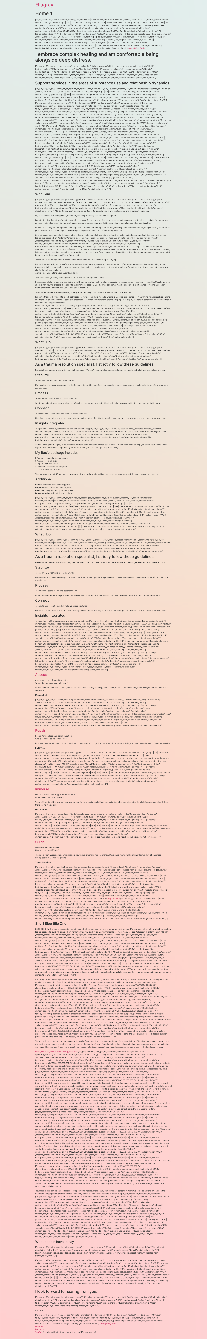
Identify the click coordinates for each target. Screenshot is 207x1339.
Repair (40, 730)
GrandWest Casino (137, 48)
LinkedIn (39, 1326)
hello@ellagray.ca (108, 1323)
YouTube (39, 1332)
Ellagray (44, 5)
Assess (41, 675)
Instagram (39, 1329)
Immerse (42, 789)
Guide (40, 842)
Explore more (114, 898)
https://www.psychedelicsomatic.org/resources (56, 1051)
